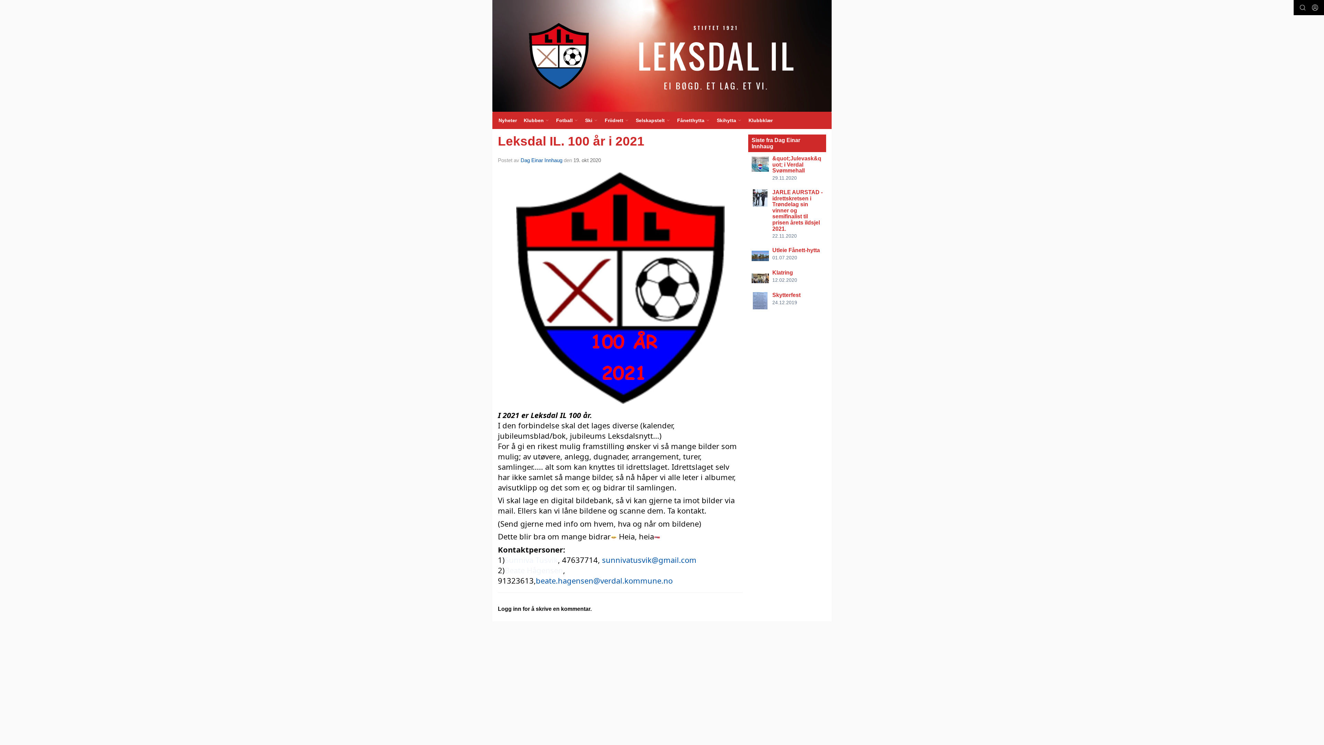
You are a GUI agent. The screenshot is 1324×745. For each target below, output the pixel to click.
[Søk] (1302, 7)
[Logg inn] (1315, 7)
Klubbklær (761, 120)
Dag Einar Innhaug (541, 160)
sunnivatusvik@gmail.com (649, 560)
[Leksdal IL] (662, 56)
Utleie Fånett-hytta (796, 250)
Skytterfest (786, 295)
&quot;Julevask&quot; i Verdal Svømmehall (796, 164)
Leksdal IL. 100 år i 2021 (571, 141)
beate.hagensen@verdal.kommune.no (604, 580)
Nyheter (508, 120)
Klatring (782, 273)
